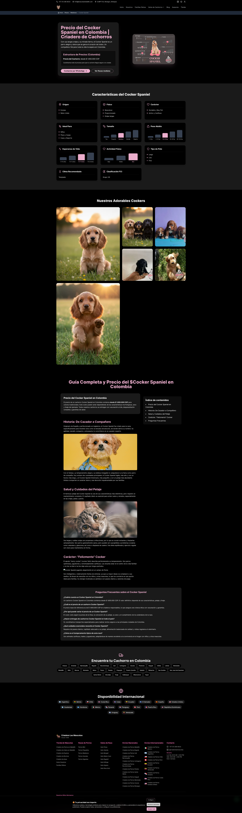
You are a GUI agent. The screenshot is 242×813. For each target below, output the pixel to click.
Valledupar (125, 675)
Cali (114, 665)
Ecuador (130, 702)
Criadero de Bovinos (62, 756)
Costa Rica (103, 702)
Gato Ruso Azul (105, 768)
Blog (168, 7)
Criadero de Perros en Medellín (65, 747)
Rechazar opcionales (153, 804)
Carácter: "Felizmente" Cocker (160, 417)
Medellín (61, 670)
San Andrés (162, 670)
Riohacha (151, 670)
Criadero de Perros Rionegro (131, 786)
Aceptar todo (151, 809)
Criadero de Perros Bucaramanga (128, 765)
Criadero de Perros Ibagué (131, 777)
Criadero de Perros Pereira (131, 769)
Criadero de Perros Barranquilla (128, 757)
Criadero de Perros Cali (130, 753)
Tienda (183, 7)
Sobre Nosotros (61, 762)
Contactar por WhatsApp (74, 71)
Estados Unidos (176, 702)
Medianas (73, 12)
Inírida (159, 665)
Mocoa (77, 670)
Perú (137, 707)
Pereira (110, 670)
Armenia (73, 665)
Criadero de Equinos (62, 753)
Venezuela (128, 712)
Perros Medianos (83, 753)
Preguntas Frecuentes (157, 421)
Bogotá (94, 665)
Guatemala (67, 707)
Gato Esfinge (104, 762)
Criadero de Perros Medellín (131, 747)
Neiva (94, 670)
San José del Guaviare (177, 670)
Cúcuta (132, 665)
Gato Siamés (104, 750)
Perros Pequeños (83, 750)
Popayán (119, 670)
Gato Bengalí (104, 753)
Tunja (116, 675)
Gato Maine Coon (105, 756)
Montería (86, 670)
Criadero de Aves (61, 759)
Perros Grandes (83, 756)
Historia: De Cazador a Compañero (162, 411)
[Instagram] (178, 2)
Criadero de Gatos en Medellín (65, 750)
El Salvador (145, 702)
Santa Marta (97, 675)
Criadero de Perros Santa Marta (130, 773)
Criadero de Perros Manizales (132, 780)
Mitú (69, 670)
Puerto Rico (150, 707)
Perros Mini (81, 747)
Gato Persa (103, 747)
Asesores (175, 7)
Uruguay (113, 712)
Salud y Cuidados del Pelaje (159, 414)
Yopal (147, 675)
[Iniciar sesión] (185, 2)
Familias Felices (140, 7)
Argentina (64, 702)
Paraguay (124, 707)
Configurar (151, 800)
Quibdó (142, 670)
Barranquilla (84, 665)
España (160, 702)
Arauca (64, 665)
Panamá (110, 707)
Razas (66, 12)
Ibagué (151, 665)
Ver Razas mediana (102, 71)
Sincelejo (108, 675)
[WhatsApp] (181, 2)
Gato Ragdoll (104, 759)
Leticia (167, 665)
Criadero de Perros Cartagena (132, 761)
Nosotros (129, 7)
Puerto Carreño (131, 670)
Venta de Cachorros (155, 7)
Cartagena (123, 665)
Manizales (176, 665)
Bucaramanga (104, 665)
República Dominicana (171, 707)
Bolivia (77, 702)
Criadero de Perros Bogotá (131, 750)
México (96, 707)
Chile (90, 702)
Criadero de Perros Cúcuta (131, 783)
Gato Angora (104, 765)
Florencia (141, 665)
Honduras (82, 707)
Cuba (117, 702)
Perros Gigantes (83, 759)
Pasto (102, 670)
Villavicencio (137, 675)
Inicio (122, 7)
